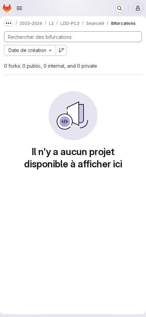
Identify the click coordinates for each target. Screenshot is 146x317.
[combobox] (30, 50)
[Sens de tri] (61, 50)
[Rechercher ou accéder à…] (119, 8)
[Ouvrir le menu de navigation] (19, 8)
